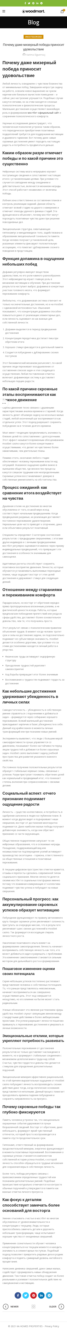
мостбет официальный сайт (43, 112)
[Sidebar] (4, 403)
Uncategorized (33, 36)
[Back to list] (33, 1306)
